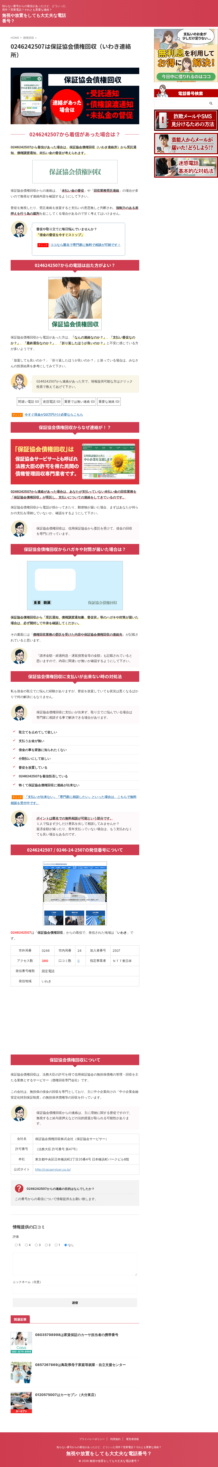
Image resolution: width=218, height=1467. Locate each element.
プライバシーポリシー (92, 1439)
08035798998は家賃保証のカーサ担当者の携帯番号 (76, 1335)
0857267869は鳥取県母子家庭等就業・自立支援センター (80, 1365)
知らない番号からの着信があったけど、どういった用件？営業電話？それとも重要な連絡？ (109, 1447)
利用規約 (115, 1439)
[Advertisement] (75, 1020)
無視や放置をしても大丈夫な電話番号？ (109, 1453)
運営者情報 (132, 1439)
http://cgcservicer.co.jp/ (53, 1169)
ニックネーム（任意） (28, 1282)
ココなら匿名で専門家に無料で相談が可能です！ (85, 245)
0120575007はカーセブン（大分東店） (66, 1395)
